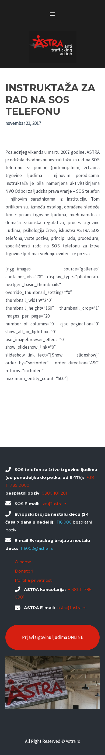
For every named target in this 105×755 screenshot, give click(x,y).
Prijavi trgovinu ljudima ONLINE (52, 637)
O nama (23, 561)
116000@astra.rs (36, 548)
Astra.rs (73, 741)
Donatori (24, 571)
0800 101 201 (54, 493)
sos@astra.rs (54, 503)
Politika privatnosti (33, 580)
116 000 (64, 522)
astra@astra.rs (71, 607)
